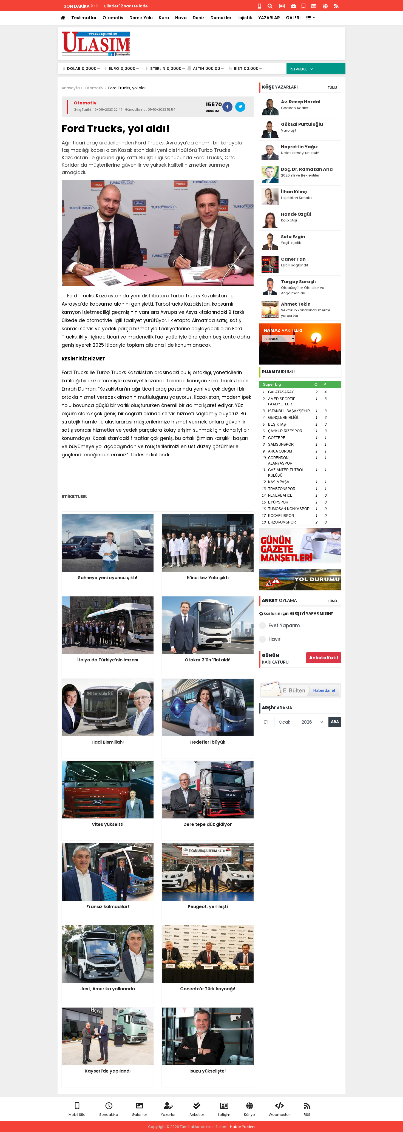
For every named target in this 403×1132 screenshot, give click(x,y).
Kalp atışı (289, 220)
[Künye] (325, 5)
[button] (310, 18)
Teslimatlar (84, 18)
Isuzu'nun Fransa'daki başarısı (134, 6)
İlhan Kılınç (294, 192)
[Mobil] (259, 5)
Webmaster (279, 1114)
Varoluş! (288, 130)
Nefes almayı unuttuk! (300, 152)
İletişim (224, 1114)
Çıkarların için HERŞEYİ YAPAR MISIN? (296, 613)
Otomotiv (113, 18)
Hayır (274, 639)
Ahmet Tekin (296, 304)
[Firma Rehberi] (293, 5)
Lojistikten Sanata (296, 197)
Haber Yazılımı (242, 1126)
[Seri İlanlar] (303, 5)
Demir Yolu (141, 18)
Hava (181, 18)
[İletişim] (281, 5)
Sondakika (108, 1114)
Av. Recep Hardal (300, 102)
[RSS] (336, 5)
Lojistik (244, 18)
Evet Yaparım (284, 625)
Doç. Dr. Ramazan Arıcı (307, 169)
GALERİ (293, 18)
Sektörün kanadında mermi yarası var (305, 313)
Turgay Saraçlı (298, 281)
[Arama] (270, 5)
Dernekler (221, 18)
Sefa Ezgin (293, 237)
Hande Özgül (296, 214)
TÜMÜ (332, 87)
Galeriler (139, 1114)
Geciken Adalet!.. (296, 107)
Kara (164, 18)
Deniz (199, 18)
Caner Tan (293, 259)
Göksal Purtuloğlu (302, 124)
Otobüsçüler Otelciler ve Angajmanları (302, 290)
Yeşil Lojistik (291, 242)
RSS (307, 1114)
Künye (249, 1114)
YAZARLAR (269, 18)
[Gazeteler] (313, 5)
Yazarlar (168, 1114)
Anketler (196, 1114)
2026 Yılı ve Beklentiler (300, 175)
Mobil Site (77, 1114)
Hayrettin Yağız (299, 147)
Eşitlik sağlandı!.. (295, 265)
